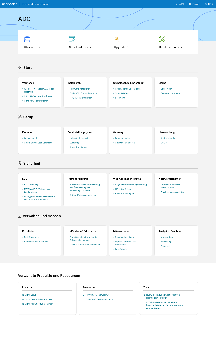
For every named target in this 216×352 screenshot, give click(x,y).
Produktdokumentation (35, 4)
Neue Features (78, 47)
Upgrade (120, 47)
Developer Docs (169, 47)
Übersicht (30, 47)
